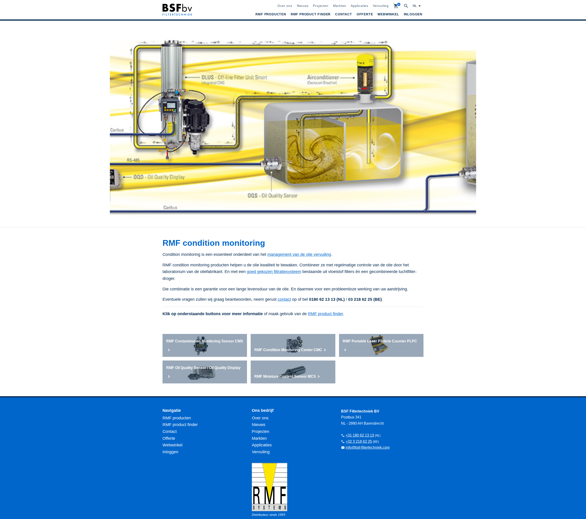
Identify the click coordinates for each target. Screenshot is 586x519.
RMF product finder (311, 14)
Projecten (320, 6)
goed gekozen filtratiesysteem (274, 271)
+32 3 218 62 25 (359, 441)
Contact (343, 14)
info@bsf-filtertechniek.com (368, 447)
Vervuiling (381, 6)
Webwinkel (388, 14)
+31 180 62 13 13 (360, 435)
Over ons (284, 6)
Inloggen (413, 14)
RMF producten (270, 14)
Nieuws (303, 6)
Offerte (365, 14)
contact (284, 299)
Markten (339, 6)
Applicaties (359, 6)
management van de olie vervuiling (299, 254)
